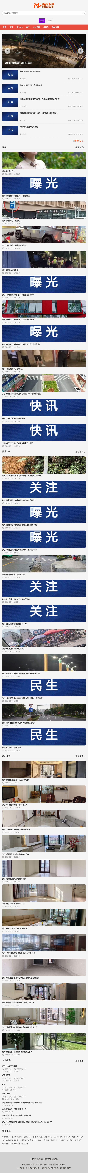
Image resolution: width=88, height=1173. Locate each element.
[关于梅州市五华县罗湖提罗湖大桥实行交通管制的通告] (44, 391)
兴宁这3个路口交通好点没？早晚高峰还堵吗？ (18, 723)
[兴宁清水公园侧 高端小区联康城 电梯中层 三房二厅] (44, 975)
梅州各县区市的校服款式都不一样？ (15, 624)
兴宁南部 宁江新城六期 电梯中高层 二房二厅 (18, 1002)
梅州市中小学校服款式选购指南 (13, 418)
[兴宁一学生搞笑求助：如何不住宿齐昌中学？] (44, 292)
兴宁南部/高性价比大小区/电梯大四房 (15, 854)
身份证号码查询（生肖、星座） (31, 1140)
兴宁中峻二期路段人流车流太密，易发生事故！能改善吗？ (23, 698)
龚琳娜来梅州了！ (8, 171)
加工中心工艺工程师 (9, 1066)
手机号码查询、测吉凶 (20, 1137)
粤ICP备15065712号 (32, 1168)
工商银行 (62, 1140)
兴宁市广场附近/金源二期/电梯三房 (14, 805)
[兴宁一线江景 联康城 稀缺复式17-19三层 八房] (44, 950)
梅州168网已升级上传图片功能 (31, 85)
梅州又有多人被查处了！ (11, 270)
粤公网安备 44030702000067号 (61, 1168)
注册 (50, 21)
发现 (11, 27)
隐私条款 (55, 1159)
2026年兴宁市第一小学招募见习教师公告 (17, 1115)
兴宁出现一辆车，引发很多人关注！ (15, 245)
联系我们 (40, 1159)
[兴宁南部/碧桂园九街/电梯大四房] (44, 876)
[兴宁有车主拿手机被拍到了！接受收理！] (44, 193)
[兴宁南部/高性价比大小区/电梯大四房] (44, 852)
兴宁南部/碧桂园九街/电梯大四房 (14, 879)
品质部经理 (6, 1075)
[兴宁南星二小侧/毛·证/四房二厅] (44, 901)
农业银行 (70, 1140)
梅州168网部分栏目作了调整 (30, 71)
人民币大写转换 (77, 1137)
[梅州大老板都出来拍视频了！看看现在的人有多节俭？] (44, 342)
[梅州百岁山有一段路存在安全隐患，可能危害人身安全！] (44, 473)
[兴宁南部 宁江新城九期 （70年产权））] (44, 926)
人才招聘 (36, 27)
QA (3, 1084)
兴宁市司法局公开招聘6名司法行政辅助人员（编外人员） (22, 1103)
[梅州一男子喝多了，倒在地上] (44, 366)
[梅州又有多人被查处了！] (44, 267)
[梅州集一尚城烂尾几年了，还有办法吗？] (44, 597)
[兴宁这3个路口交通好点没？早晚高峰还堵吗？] (44, 720)
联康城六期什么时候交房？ (12, 747)
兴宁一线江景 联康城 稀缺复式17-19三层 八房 (18, 953)
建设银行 (78, 1140)
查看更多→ (80, 147)
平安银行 (25, 1144)
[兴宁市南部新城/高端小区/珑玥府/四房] (44, 777)
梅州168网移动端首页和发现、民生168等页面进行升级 (39, 99)
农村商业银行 (15, 1144)
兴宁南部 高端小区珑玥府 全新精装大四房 (17, 1052)
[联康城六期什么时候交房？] (44, 745)
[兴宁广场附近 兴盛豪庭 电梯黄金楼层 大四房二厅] (44, 1025)
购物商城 (55, 27)
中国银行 (54, 1140)
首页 (4, 27)
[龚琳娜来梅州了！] (44, 168)
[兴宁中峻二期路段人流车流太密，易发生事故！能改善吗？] (44, 695)
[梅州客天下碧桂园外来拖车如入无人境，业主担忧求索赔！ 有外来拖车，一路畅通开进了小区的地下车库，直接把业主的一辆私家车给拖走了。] (44, 67)
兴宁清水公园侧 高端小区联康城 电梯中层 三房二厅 (20, 978)
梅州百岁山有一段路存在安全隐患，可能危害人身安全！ (22, 476)
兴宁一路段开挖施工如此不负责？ (14, 574)
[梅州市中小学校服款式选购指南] (44, 416)
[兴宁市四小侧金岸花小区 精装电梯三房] (44, 827)
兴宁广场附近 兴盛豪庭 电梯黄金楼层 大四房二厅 (19, 1027)
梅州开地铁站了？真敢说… (12, 221)
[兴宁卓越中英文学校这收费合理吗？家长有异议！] (44, 547)
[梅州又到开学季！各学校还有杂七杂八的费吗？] (44, 498)
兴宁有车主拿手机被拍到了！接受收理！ (16, 196)
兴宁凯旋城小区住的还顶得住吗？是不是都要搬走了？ (21, 673)
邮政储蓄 (5, 1144)
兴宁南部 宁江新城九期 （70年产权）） (16, 928)
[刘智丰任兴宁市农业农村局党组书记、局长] (44, 440)
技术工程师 (6, 1093)
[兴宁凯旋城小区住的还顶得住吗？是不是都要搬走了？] (44, 671)
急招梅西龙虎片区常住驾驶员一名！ (15, 1109)
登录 (42, 21)
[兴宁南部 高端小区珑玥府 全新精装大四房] (44, 1049)
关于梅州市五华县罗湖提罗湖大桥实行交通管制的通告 (21, 394)
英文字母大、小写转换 (62, 1137)
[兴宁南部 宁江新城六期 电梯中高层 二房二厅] (44, 1000)
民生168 (20, 27)
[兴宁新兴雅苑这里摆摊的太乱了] (44, 646)
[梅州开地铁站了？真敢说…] (44, 218)
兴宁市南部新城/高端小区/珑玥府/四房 (15, 780)
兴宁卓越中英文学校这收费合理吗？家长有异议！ (20, 550)
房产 (28, 27)
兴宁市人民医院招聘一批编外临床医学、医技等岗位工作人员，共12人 (27, 1122)
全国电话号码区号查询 (10, 1140)
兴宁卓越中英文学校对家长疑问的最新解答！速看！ (20, 525)
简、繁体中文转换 (36, 1137)
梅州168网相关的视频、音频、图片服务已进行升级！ (39, 113)
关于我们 (33, 1159)
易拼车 (46, 27)
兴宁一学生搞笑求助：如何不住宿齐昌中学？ (18, 295)
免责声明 (48, 1159)
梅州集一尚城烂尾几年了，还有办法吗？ (16, 599)
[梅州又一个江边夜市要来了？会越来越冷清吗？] (44, 317)
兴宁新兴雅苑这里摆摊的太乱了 (13, 649)
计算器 (46, 1140)
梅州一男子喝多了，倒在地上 (12, 369)
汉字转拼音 (48, 1137)
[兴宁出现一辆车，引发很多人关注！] (44, 243)
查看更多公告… (79, 141)
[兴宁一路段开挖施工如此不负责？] (44, 572)
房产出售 (6, 756)
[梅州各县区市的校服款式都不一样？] (44, 621)
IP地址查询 (6, 1137)
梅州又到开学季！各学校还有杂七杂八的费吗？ (19, 500)
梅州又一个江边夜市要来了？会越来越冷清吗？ (19, 319)
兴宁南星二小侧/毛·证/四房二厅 (13, 904)
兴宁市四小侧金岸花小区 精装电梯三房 (16, 829)
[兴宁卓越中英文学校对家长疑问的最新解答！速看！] (44, 522)
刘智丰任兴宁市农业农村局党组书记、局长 (17, 443)
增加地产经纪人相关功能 (29, 127)
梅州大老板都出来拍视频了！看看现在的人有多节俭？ (21, 344)
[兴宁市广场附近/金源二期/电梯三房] (44, 802)
